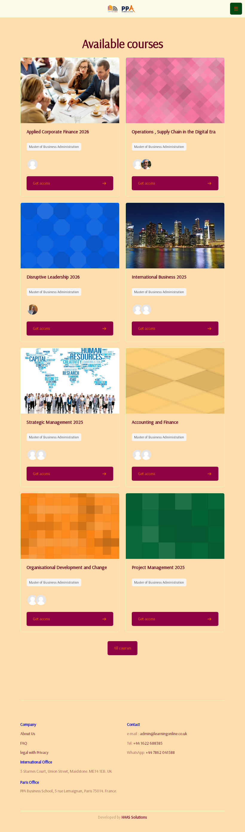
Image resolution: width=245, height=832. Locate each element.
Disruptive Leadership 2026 (53, 277)
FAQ (23, 743)
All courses (122, 648)
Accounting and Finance (155, 422)
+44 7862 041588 (160, 752)
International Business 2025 (159, 277)
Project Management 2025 (158, 567)
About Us (27, 733)
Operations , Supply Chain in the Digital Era (173, 131)
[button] (33, 164)
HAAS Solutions (134, 817)
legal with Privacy (34, 752)
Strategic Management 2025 (55, 422)
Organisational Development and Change (67, 567)
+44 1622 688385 (148, 743)
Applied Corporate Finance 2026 (58, 131)
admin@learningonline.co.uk (163, 733)
